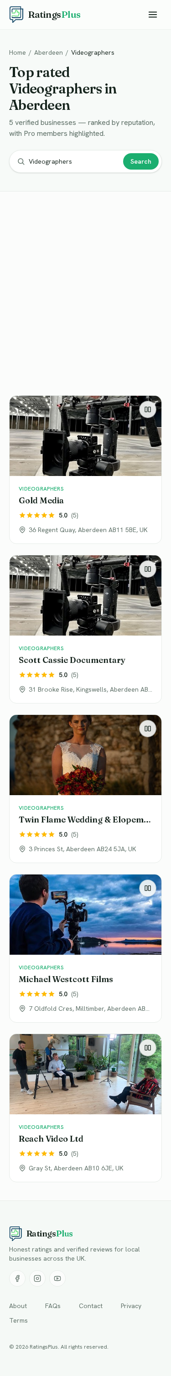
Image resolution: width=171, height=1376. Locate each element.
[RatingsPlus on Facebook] (17, 1278)
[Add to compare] (148, 409)
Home (17, 52)
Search (140, 161)
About (18, 1306)
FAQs (53, 1306)
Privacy (131, 1306)
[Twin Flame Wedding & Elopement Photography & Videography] (85, 789)
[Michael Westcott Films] (85, 948)
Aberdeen (48, 52)
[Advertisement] (85, 295)
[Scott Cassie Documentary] (85, 629)
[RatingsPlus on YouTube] (57, 1278)
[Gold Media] (85, 469)
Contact (91, 1306)
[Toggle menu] (153, 14)
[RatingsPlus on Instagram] (37, 1278)
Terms (18, 1320)
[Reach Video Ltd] (85, 1108)
